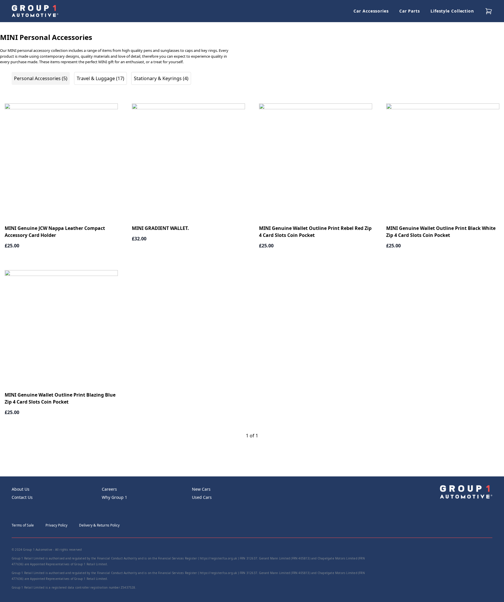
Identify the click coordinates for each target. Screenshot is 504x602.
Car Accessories (371, 11)
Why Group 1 (114, 497)
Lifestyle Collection (452, 11)
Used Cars (202, 497)
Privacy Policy (56, 525)
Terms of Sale (23, 525)
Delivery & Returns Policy (99, 525)
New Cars (201, 489)
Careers (109, 489)
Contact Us (22, 497)
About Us (20, 489)
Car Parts (409, 11)
